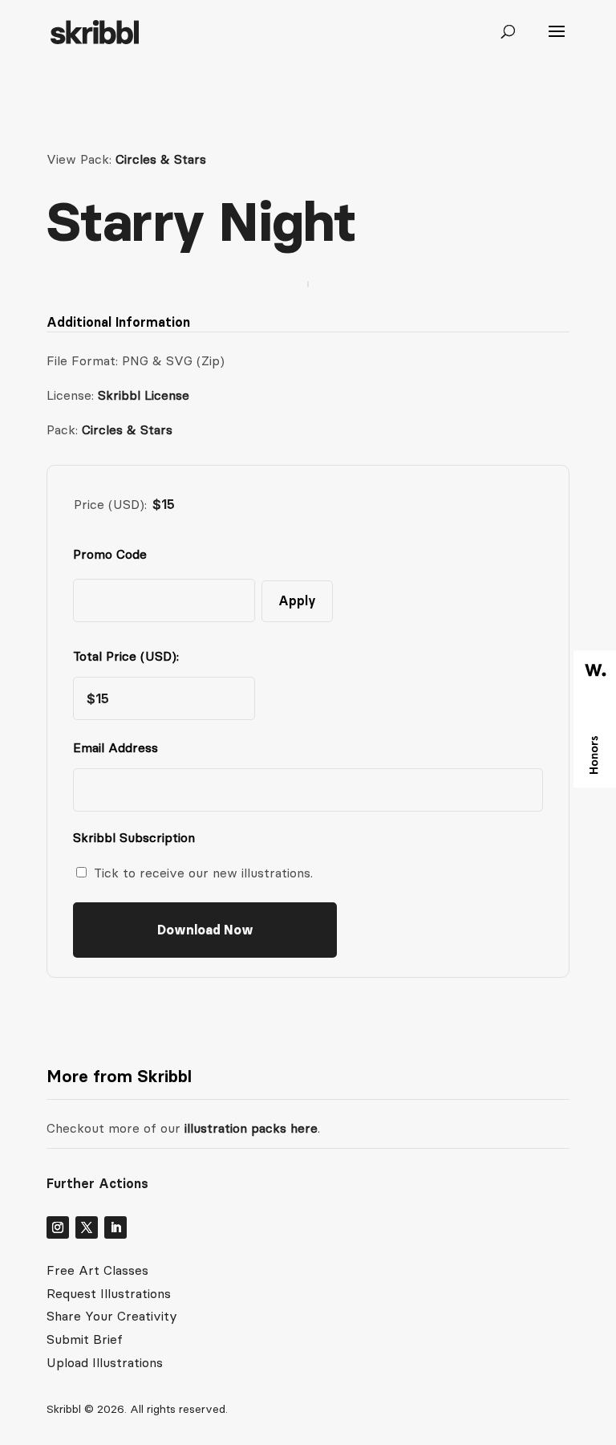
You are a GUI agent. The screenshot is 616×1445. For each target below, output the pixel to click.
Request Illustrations (109, 1293)
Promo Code (110, 554)
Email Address (119, 747)
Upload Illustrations (105, 1362)
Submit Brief (85, 1339)
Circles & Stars (161, 159)
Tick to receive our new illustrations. (203, 873)
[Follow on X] (86, 1227)
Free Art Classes (97, 1270)
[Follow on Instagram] (58, 1227)
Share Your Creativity (112, 1316)
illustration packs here (249, 1128)
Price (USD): (110, 504)
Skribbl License (143, 395)
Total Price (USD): (126, 656)
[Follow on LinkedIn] (115, 1227)
